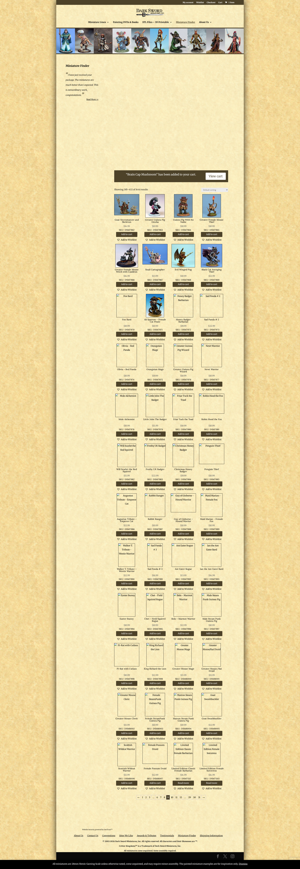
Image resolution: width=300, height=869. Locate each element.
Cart (220, 3)
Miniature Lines (97, 22)
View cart (216, 176)
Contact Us (92, 835)
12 (181, 797)
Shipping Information (211, 835)
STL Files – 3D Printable (155, 22)
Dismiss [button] (243, 863)
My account (188, 3)
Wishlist (200, 3)
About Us (204, 22)
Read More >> (92, 99)
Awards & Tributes (146, 835)
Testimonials (167, 835)
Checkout (211, 3)
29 (189, 797)
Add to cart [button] (126, 234)
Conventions (108, 835)
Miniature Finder (185, 22)
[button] (127, 240)
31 (199, 797)
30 (194, 797)
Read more (183, 783)
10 (172, 797)
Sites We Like (126, 835)
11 (176, 797)
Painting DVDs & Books (125, 22)
